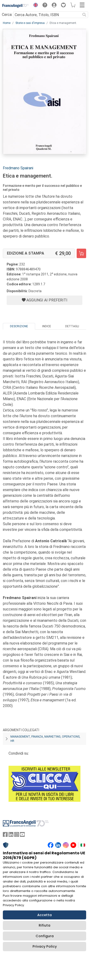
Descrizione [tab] (19, 326)
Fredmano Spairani (18, 168)
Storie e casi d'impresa (30, 23)
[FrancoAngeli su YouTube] (22, 835)
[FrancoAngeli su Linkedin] (11, 835)
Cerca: (7, 14)
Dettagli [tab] (72, 326)
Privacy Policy (45, 946)
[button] (34, 5)
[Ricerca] (84, 14)
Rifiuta (44, 925)
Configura (45, 936)
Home (6, 23)
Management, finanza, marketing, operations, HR (45, 739)
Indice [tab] (46, 326)
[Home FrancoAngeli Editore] (15, 5)
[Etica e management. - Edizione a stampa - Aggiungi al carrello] (81, 253)
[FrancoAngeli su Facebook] (5, 835)
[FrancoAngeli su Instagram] (16, 835)
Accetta (44, 915)
